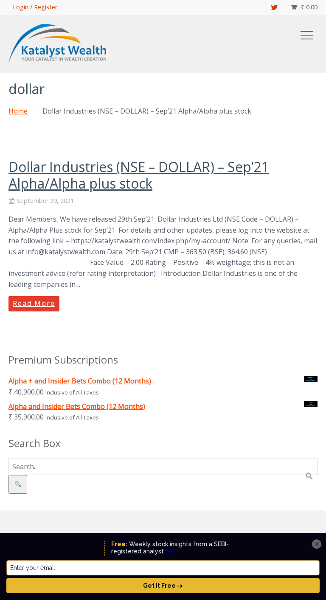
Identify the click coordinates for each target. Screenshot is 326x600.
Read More (34, 303)
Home (18, 111)
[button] (307, 35)
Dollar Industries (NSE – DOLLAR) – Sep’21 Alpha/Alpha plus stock (138, 175)
